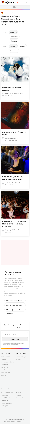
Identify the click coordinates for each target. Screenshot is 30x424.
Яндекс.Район (20, 398)
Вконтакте (19, 392)
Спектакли (18, 13)
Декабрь (12, 32)
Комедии (22, 46)
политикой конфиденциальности (10, 344)
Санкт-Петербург (21, 357)
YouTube (18, 395)
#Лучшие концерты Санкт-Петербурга (14, 301)
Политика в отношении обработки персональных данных (5, 370)
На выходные (14, 36)
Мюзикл (12, 46)
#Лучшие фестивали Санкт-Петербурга (14, 310)
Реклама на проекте (7, 357)
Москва (18, 359)
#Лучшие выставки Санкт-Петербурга (14, 305)
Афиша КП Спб (8, 13)
